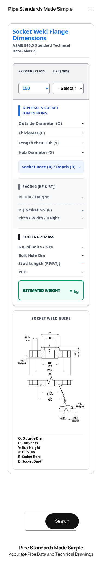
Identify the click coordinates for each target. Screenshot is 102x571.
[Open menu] (90, 9)
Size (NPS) (61, 71)
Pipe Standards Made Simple (40, 8)
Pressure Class (31, 71)
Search (62, 521)
